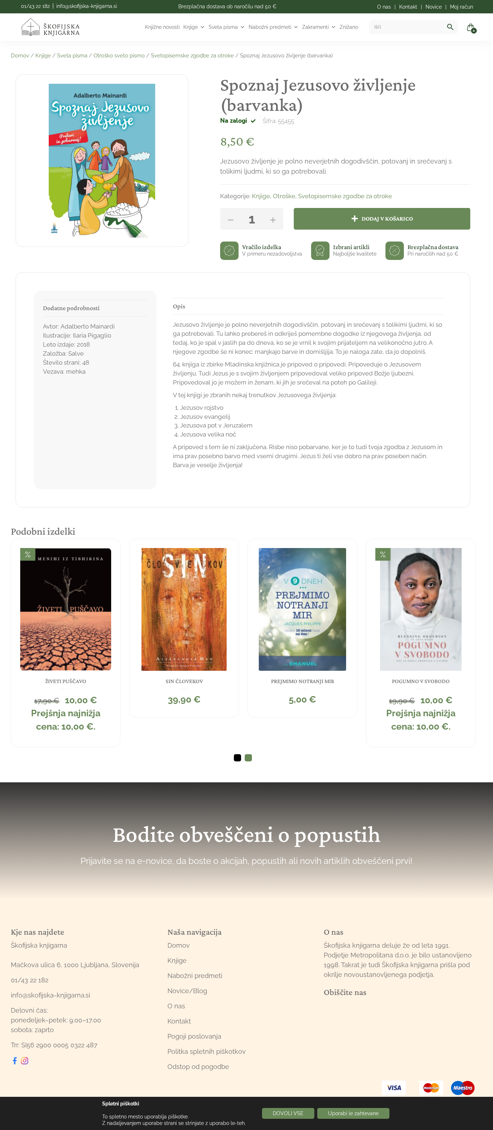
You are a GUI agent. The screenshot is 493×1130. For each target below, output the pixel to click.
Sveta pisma (223, 27)
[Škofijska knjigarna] (55, 27)
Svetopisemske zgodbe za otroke (192, 55)
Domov (20, 55)
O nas (176, 1006)
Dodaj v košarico (387, 218)
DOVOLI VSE (288, 1113)
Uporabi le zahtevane (353, 1113)
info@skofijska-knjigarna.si (86, 6)
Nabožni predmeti (270, 27)
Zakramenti (315, 27)
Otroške (284, 196)
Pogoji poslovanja (194, 1036)
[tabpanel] (66, 643)
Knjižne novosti (162, 27)
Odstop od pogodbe (198, 1066)
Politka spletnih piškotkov (206, 1051)
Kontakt (179, 1021)
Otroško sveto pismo (119, 55)
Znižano (349, 27)
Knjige (190, 27)
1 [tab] (237, 757)
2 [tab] (248, 757)
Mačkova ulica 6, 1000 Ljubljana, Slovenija (75, 965)
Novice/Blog (187, 991)
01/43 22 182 (35, 6)
